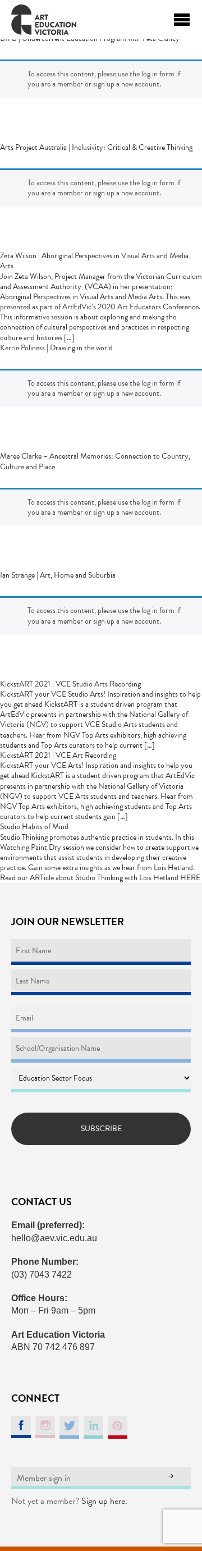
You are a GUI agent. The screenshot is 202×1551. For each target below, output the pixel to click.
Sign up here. (104, 1501)
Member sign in (44, 1478)
